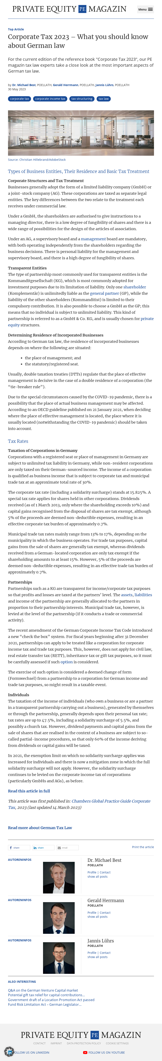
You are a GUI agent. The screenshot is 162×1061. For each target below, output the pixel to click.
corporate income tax (50, 99)
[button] (19, 847)
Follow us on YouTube (107, 1052)
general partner (104, 293)
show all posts (98, 876)
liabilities (143, 594)
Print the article (143, 847)
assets (126, 594)
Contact (39, 1043)
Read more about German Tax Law (40, 827)
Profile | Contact (99, 872)
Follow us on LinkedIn (31, 1052)
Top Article (16, 29)
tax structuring (82, 99)
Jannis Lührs (104, 85)
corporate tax (19, 99)
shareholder (134, 287)
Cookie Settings (117, 1043)
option (67, 662)
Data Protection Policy (84, 1043)
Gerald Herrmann (65, 85)
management (93, 239)
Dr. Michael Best (24, 85)
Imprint (56, 1043)
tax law (104, 99)
